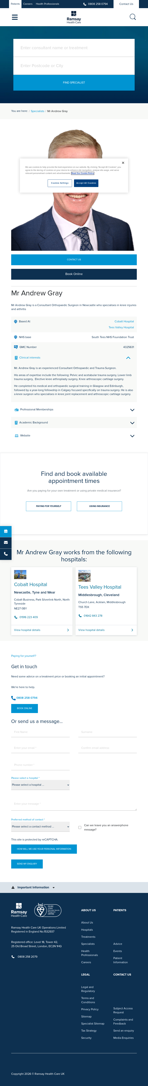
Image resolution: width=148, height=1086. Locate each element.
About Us (87, 922)
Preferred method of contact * (28, 819)
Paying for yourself (48, 506)
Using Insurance (99, 506)
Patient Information (120, 960)
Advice (117, 944)
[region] (74, 175)
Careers (27, 3)
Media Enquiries (123, 1038)
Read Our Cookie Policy (82, 173)
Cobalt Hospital (124, 321)
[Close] (123, 163)
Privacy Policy (90, 1009)
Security (86, 1038)
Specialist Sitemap (92, 1023)
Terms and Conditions (88, 1000)
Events (117, 951)
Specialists (37, 111)
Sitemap (86, 1016)
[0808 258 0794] (6, 554)
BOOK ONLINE (24, 708)
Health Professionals (47, 3)
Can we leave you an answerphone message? (106, 827)
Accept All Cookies (86, 183)
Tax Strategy (89, 1030)
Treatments (88, 937)
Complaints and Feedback (123, 1021)
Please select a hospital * (25, 778)
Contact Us (126, 4)
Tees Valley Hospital (121, 327)
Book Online (74, 274)
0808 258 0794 (98, 4)
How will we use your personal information (44, 849)
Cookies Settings (59, 183)
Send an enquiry (123, 1030)
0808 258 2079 (27, 957)
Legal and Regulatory (88, 989)
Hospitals (87, 930)
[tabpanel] (74, 599)
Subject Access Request (123, 1010)
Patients (15, 3)
